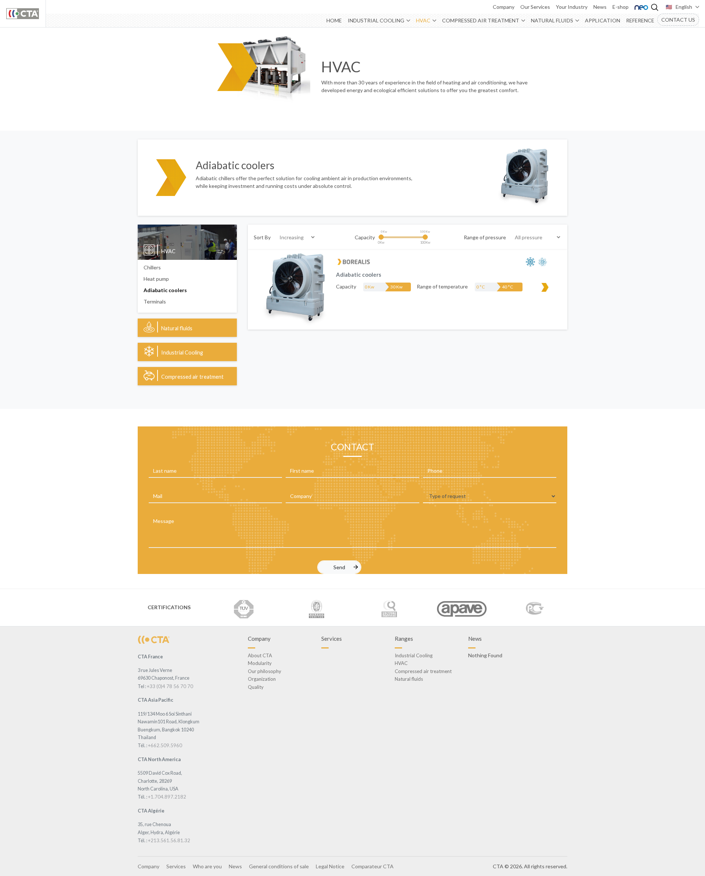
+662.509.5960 (165, 745)
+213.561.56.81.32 (169, 840)
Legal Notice (330, 866)
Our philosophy (264, 671)
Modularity (260, 663)
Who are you (207, 866)
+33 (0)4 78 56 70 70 (170, 686)
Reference (640, 20)
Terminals (155, 301)
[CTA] (154, 639)
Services (176, 866)
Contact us (678, 20)
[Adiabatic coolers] (294, 289)
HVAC (423, 20)
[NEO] (641, 7)
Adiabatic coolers (165, 290)
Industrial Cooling (376, 20)
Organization (262, 679)
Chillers (152, 267)
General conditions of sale (279, 866)
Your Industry (572, 7)
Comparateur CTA (372, 866)
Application (602, 20)
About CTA (260, 655)
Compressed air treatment (480, 20)
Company (503, 7)
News (600, 7)
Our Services (535, 7)
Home (334, 20)
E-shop (620, 7)
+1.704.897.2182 (167, 797)
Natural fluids (552, 20)
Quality (256, 687)
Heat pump (156, 279)
